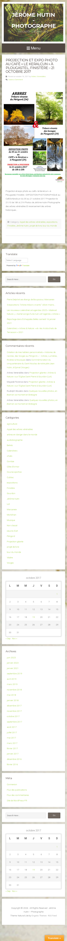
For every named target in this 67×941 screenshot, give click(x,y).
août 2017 (12, 727)
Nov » (14, 638)
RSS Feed (52, 915)
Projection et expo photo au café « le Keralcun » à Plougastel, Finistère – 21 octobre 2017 (31, 66)
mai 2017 (11, 737)
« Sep (8, 638)
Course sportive (14, 472)
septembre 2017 (14, 721)
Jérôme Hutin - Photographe (33, 20)
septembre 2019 (14, 673)
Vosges (10, 563)
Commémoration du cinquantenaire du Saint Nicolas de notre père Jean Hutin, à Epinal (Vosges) (30, 364)
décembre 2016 (14, 759)
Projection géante (15, 541)
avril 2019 (11, 679)
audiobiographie (14, 440)
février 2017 (12, 748)
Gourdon (11, 493)
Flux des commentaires (18, 795)
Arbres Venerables (38, 77)
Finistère (11, 225)
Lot (8, 504)
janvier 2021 (13, 668)
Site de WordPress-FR (17, 800)
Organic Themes (39, 915)
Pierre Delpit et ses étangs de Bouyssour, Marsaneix (30, 299)
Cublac (10, 477)
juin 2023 (11, 657)
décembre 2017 (14, 705)
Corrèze (10, 461)
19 (33, 617)
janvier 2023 (13, 663)
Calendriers (12, 450)
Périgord (11, 536)
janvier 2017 (13, 753)
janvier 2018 (13, 700)
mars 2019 (12, 684)
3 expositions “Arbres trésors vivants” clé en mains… (31, 304)
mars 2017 (12, 743)
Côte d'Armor (13, 466)
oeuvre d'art (12, 531)
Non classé (12, 525)
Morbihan (11, 514)
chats (9, 456)
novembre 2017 (14, 711)
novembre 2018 (14, 689)
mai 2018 (11, 695)
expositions (52, 222)
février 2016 (12, 764)
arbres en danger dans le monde (22, 434)
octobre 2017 (13, 716)
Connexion (12, 784)
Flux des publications (17, 790)
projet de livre (36, 225)
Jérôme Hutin (22, 225)
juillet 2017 (12, 732)
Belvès (10, 445)
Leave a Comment (15, 80)
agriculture (12, 424)
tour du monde (50, 225)
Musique (11, 520)
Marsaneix (12, 509)
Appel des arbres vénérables (33, 222)
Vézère (10, 557)
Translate (25, 265)
